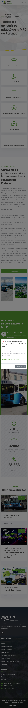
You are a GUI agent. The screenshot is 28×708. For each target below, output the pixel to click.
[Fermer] (26, 344)
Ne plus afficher (20, 366)
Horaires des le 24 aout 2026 (10, 359)
